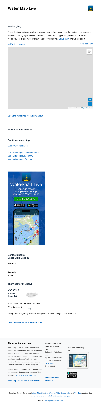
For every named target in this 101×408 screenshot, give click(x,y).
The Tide (77, 393)
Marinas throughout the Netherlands (23, 153)
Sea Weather (50, 393)
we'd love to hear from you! (25, 375)
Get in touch (49, 363)
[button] (89, 51)
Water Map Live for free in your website (24, 381)
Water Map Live (38, 393)
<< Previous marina (16, 44)
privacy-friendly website (54, 401)
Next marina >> (86, 44)
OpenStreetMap (87, 108)
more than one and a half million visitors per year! (52, 396)
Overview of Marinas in (18, 146)
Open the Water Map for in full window (25, 116)
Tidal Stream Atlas (63, 393)
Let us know (64, 39)
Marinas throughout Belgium (20, 159)
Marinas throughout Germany (20, 156)
